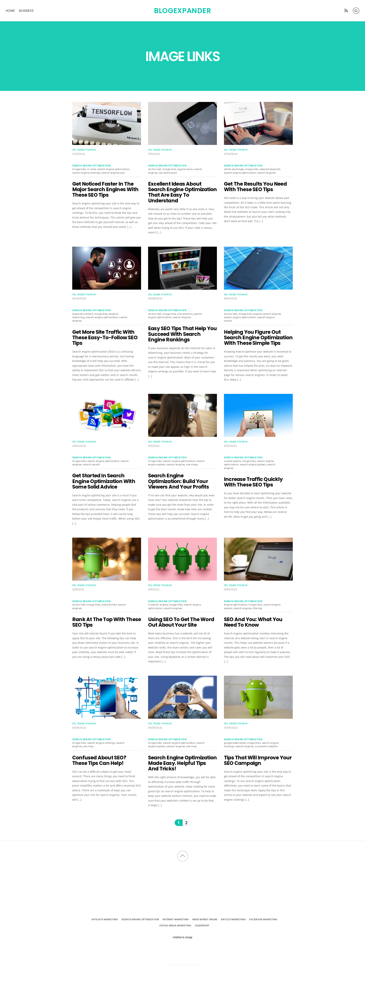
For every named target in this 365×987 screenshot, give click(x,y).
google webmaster (235, 743)
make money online (204, 919)
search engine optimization (91, 165)
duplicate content (82, 313)
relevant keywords (270, 169)
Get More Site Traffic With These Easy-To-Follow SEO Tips (104, 337)
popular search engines (267, 313)
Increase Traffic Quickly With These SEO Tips (253, 482)
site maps (192, 464)
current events (232, 461)
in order (91, 169)
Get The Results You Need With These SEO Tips (255, 186)
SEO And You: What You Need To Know (253, 622)
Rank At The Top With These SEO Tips (106, 622)
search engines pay (113, 172)
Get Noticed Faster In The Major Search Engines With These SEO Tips (105, 189)
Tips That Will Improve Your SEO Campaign (258, 760)
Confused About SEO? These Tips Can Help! (99, 760)
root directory (185, 313)
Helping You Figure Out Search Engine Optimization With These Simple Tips (258, 337)
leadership (202, 925)
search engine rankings (86, 172)
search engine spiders (253, 464)
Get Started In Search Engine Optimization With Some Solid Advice (103, 481)
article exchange (234, 169)
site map (88, 746)
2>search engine (158, 604)
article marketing (233, 919)
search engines (266, 172)
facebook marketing (263, 919)
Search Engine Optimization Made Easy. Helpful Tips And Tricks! (182, 763)
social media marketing (175, 925)
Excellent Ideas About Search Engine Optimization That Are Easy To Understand (182, 192)
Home (10, 10)
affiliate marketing (104, 919)
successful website (266, 746)
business (26, 10)
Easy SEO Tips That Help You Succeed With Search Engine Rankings (182, 334)
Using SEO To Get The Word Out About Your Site (181, 622)
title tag (257, 608)
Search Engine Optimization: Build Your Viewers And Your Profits (178, 481)
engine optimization (236, 604)
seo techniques (168, 172)
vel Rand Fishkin (84, 149)
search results (91, 464)
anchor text (154, 169)
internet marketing (176, 919)
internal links (109, 604)
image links (79, 169)
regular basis (185, 169)
